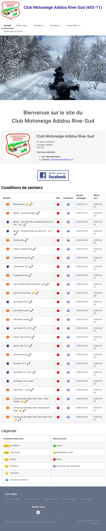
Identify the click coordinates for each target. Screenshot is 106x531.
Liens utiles (72, 25)
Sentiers (38, 25)
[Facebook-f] (38, 512)
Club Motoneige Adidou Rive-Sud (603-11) (63, 7)
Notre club (21, 25)
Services (54, 25)
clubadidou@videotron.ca (62, 159)
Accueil (7, 25)
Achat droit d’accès (13, 31)
